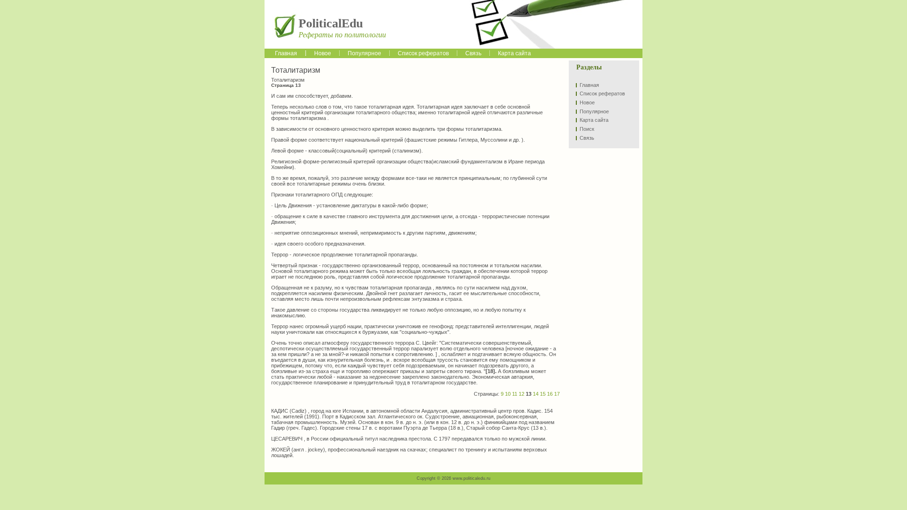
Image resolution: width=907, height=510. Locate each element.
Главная (589, 85)
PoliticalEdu (331, 23)
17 (557, 394)
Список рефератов (602, 93)
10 (508, 394)
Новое (587, 102)
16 (550, 394)
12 (521, 394)
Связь (587, 138)
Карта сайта (594, 120)
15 (543, 394)
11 (514, 394)
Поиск (587, 129)
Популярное (594, 111)
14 (536, 394)
